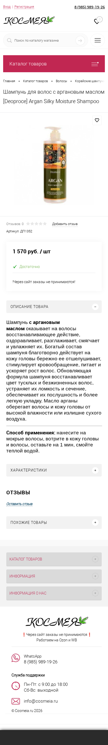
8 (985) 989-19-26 (89, 6)
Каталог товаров (28, 63)
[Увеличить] (54, 165)
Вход (6, 7)
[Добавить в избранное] (97, 120)
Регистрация (24, 7)
